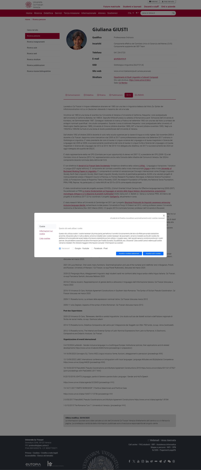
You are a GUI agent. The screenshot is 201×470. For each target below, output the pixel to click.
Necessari (66, 248)
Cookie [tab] (42, 226)
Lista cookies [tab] (44, 238)
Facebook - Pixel (101, 248)
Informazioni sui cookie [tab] (46, 232)
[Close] (164, 215)
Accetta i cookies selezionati (129, 253)
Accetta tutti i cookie (153, 253)
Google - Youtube (82, 248)
